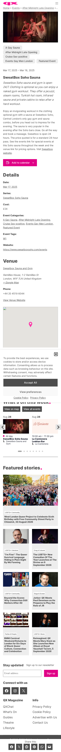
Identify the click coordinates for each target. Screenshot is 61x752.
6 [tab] (36, 451)
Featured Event (47, 61)
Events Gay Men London (19, 61)
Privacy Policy (38, 397)
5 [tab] (33, 451)
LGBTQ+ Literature (11, 550)
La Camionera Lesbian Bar (39, 440)
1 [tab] (20, 451)
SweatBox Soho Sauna (15, 197)
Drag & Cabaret (39, 550)
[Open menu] (57, 3)
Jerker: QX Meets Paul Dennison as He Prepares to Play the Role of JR (44, 602)
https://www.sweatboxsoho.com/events (25, 249)
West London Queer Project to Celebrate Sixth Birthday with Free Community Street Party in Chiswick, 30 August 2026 (29, 519)
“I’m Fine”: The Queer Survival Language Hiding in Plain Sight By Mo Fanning (15, 558)
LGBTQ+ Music (39, 634)
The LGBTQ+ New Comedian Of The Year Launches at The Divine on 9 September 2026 (45, 559)
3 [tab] (27, 451)
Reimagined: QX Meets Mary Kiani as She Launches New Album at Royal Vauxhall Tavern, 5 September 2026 (44, 645)
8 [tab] (42, 451)
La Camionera (41, 444)
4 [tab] (30, 451)
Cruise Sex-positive (16, 56)
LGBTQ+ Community (12, 512)
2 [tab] (24, 451)
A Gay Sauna (12, 47)
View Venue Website (14, 300)
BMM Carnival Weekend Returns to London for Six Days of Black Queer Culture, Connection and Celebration (15, 645)
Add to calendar (21, 162)
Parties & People (10, 634)
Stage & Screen (39, 594)
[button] (56, 354)
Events (16, 7)
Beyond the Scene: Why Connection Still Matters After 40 (15, 600)
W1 (4, 238)
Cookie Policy (21, 397)
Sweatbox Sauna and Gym (18, 268)
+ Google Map (11, 282)
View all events (32, 409)
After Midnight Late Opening (38, 7)
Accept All (30, 382)
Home (6, 7)
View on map (11, 409)
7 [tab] (39, 451)
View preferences (31, 392)
